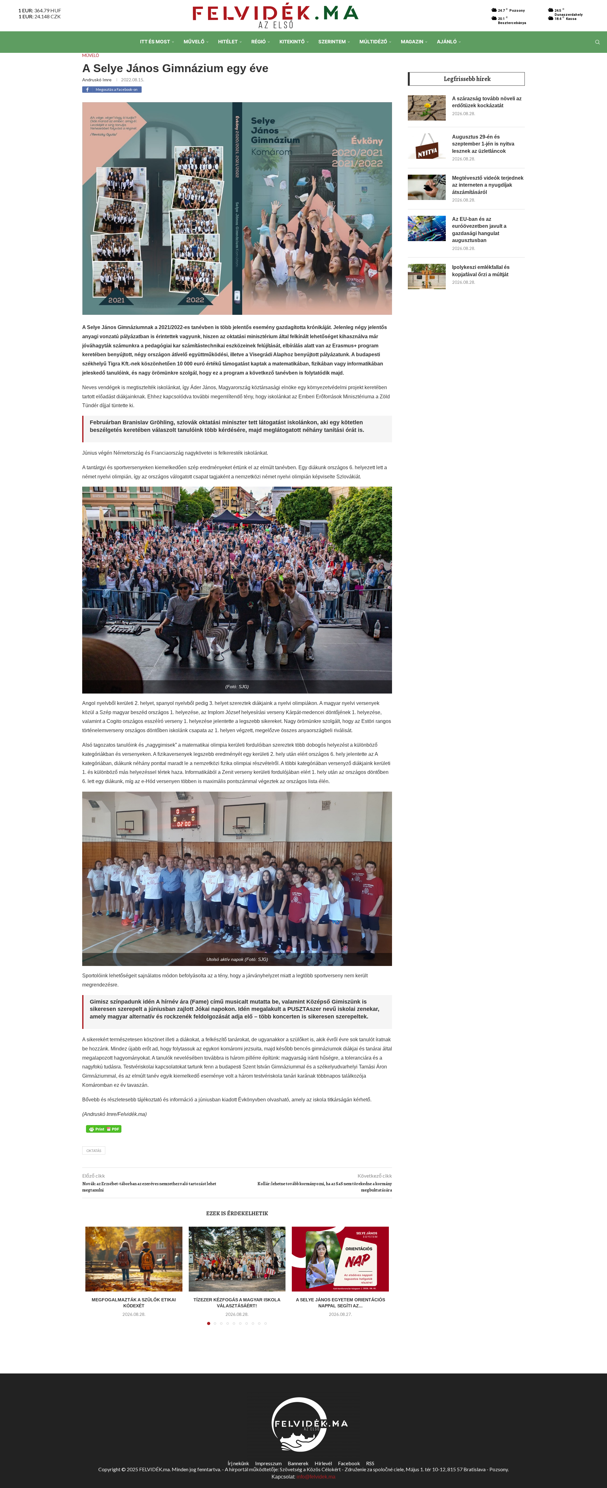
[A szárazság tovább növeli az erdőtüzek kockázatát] (427, 108)
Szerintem (332, 42)
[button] (94, 1279)
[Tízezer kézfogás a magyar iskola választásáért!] (237, 1259)
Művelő (194, 42)
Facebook (349, 1463)
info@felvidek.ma (316, 1476)
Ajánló (447, 42)
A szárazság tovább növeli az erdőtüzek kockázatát (487, 102)
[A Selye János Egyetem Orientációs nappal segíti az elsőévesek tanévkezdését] (340, 1259)
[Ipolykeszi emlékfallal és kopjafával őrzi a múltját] (427, 276)
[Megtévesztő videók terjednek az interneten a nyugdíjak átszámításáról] (427, 187)
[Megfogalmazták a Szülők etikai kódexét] (133, 1259)
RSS (370, 1463)
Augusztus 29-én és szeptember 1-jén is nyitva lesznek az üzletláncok (483, 144)
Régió (258, 42)
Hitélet (228, 42)
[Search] (597, 42)
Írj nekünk (238, 1463)
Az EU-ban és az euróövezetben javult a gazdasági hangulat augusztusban (479, 229)
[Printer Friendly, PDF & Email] (103, 1128)
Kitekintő (292, 42)
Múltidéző (373, 42)
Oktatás (93, 1151)
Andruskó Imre (97, 79)
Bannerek (298, 1463)
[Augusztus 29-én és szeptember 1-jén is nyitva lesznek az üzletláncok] (427, 146)
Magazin (412, 42)
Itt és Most (155, 42)
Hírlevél (323, 1463)
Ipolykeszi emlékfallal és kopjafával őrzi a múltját (481, 271)
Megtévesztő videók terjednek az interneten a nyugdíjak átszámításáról (488, 185)
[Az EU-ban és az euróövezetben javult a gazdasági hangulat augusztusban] (427, 228)
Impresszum (268, 1463)
